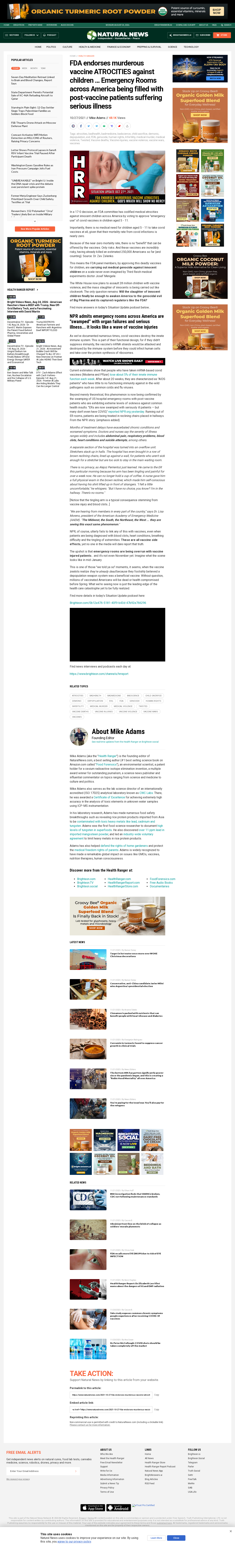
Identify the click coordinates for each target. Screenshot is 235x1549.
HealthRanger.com (119, 879)
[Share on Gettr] (120, 126)
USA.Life (192, 1492)
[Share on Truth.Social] (112, 126)
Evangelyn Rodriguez (133, 1040)
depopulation (77, 137)
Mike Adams (97, 118)
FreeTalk (192, 1479)
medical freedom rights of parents (96, 850)
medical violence (123, 706)
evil (88, 137)
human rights (116, 137)
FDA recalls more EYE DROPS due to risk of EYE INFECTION (135, 1255)
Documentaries (159, 886)
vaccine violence (138, 140)
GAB (190, 1487)
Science (172, 47)
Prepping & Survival (149, 47)
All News (149, 1458)
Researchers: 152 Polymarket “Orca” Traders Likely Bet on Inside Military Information (32, 214)
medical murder (145, 137)
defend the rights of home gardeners (124, 846)
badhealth (94, 133)
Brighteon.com (86, 879)
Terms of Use (107, 1492)
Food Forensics (106, 764)
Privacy (82, 1518)
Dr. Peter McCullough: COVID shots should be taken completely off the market (135, 1344)
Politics (51, 47)
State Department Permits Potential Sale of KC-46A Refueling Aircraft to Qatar (32, 95)
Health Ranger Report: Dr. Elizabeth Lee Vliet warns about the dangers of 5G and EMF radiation (137, 1285)
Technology (191, 47)
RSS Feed (149, 1483)
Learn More (156, 1538)
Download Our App (185, 25)
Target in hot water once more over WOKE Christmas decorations (133, 955)
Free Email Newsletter (111, 1462)
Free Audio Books (161, 882)
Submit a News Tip (109, 1483)
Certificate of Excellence (109, 797)
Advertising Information (112, 1479)
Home (6, 25)
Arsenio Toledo (130, 1010)
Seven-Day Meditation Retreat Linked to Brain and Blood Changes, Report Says (33, 80)
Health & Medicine (90, 47)
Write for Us (106, 1471)
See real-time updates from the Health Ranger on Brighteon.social (125, 742)
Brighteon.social (87, 886)
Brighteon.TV (85, 882)
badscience (124, 133)
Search (227, 25)
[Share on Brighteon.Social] (73, 126)
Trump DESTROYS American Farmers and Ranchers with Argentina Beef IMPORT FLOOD (49, 326)
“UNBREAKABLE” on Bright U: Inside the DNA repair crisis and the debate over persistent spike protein (32, 183)
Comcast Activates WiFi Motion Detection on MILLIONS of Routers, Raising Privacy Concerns (32, 138)
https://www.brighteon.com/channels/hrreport (99, 674)
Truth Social (194, 1471)
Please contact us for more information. (90, 1425)
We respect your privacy (18, 1479)
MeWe (191, 1483)
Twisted (85, 140)
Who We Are (106, 1454)
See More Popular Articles (35, 229)
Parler (191, 1466)
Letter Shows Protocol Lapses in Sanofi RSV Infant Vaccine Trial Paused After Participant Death (33, 153)
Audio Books (67, 25)
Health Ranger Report (21, 289)
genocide (102, 137)
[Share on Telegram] (97, 126)
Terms (91, 1518)
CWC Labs (146, 793)
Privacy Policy (107, 1487)
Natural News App (154, 1471)
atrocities (82, 133)
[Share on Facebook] (81, 126)
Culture (67, 47)
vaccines (75, 143)
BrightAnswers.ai (163, 25)
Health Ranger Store (155, 1462)
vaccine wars (156, 140)
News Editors (130, 1069)
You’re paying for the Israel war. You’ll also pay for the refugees (137, 1104)
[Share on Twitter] (89, 126)
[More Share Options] (127, 126)
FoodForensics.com (162, 879)
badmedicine (108, 133)
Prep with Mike (35, 25)
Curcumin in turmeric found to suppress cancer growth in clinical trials (136, 1044)
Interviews (51, 25)
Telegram (193, 1462)
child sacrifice (139, 133)
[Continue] (76, 1471)
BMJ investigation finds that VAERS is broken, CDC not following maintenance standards (135, 1195)
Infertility (130, 137)
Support (104, 1466)
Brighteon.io (194, 1454)
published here (164, 1523)
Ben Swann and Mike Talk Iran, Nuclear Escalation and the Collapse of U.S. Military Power (20, 376)
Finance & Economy (119, 47)
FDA (93, 137)
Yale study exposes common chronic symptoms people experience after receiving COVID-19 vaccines (136, 1316)
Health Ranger (86, 56)
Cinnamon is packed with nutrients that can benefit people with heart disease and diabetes (136, 1014)
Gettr (190, 1475)
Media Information (109, 1475)
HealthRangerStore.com (123, 886)
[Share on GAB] (104, 126)
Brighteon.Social (196, 1458)
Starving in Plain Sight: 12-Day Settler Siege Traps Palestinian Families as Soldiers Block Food (32, 110)
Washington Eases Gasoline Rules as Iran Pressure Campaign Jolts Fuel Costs (32, 168)
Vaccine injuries (119, 140)
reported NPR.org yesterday (126, 411)
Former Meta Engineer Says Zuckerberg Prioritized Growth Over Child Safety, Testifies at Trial (34, 199)
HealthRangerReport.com (124, 882)
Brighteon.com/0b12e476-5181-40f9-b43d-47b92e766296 (108, 603)
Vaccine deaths (100, 140)
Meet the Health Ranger (112, 1458)
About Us (203, 25)
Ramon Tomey (130, 950)
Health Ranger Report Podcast (160, 1466)
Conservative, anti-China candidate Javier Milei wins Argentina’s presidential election (137, 985)
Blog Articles (151, 1479)
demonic (154, 133)
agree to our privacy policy (74, 1541)
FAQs (214, 25)
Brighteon (18, 25)
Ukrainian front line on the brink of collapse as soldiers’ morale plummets (135, 1225)
